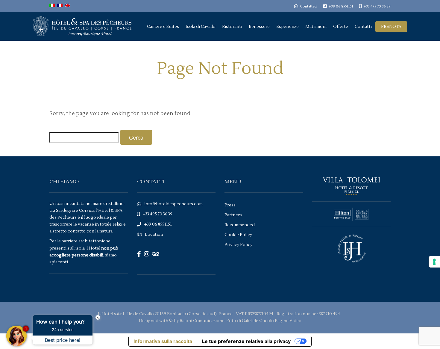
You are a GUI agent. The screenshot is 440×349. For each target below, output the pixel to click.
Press (230, 205)
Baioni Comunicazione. (202, 321)
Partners (233, 215)
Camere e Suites (163, 26)
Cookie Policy (238, 235)
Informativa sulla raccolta (162, 341)
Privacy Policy (238, 244)
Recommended (239, 225)
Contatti (363, 26)
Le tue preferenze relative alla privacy (246, 341)
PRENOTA (391, 26)
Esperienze (287, 26)
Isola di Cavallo (201, 26)
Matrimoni (316, 26)
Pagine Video (288, 321)
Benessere (259, 26)
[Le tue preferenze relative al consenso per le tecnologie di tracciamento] (434, 262)
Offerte (340, 26)
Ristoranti (232, 26)
